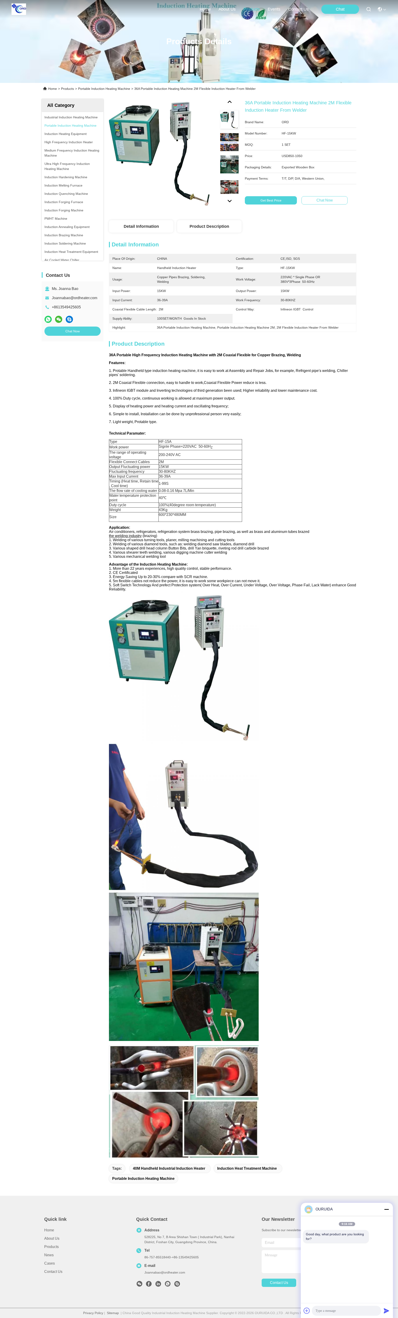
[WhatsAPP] (48, 319)
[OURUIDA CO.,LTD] (19, 9)
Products (67, 89)
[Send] (386, 1311)
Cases (49, 1263)
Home (205, 9)
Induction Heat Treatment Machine (247, 1168)
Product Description (209, 226)
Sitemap (113, 1313)
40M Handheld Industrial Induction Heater (169, 1168)
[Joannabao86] (177, 1285)
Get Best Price (270, 200)
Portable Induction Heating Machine (104, 89)
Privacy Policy (93, 1313)
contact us (298, 9)
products (251, 9)
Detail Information (141, 226)
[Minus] (386, 1209)
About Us (51, 1238)
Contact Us (53, 1272)
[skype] (69, 319)
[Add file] (307, 1311)
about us (227, 9)
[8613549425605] (167, 1285)
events (274, 9)
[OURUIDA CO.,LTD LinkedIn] (158, 1285)
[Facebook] (149, 1285)
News (49, 1255)
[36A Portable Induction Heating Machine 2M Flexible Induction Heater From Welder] (162, 152)
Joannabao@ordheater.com (74, 298)
